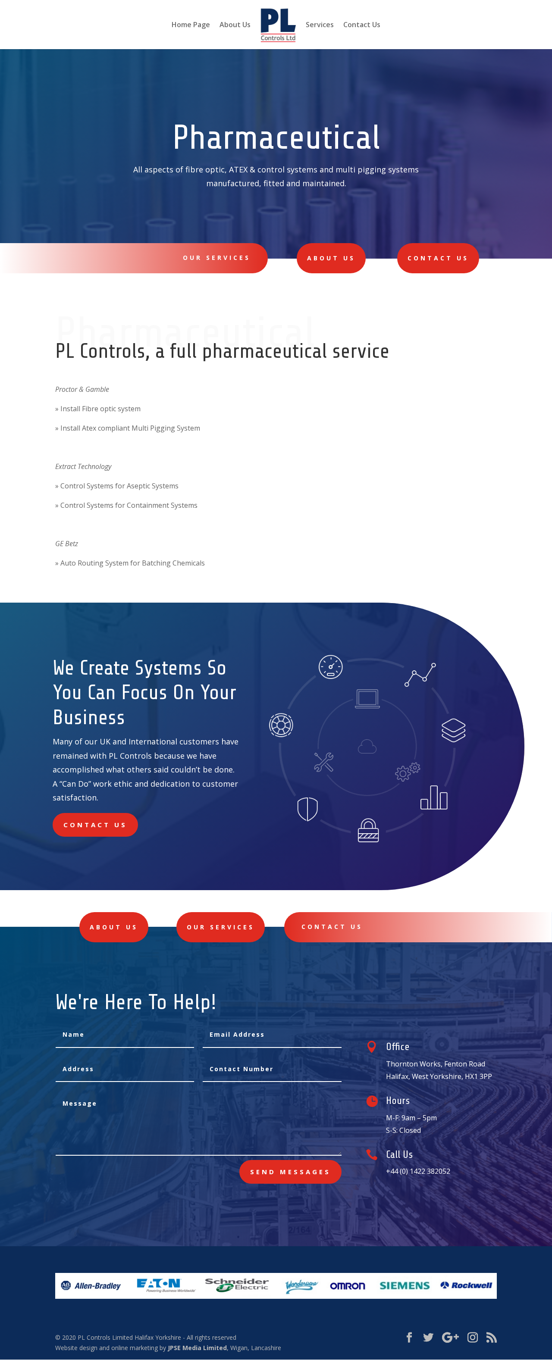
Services (320, 25)
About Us (235, 25)
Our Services (217, 257)
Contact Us (361, 25)
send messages (290, 1171)
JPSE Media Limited (197, 1348)
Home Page (191, 25)
